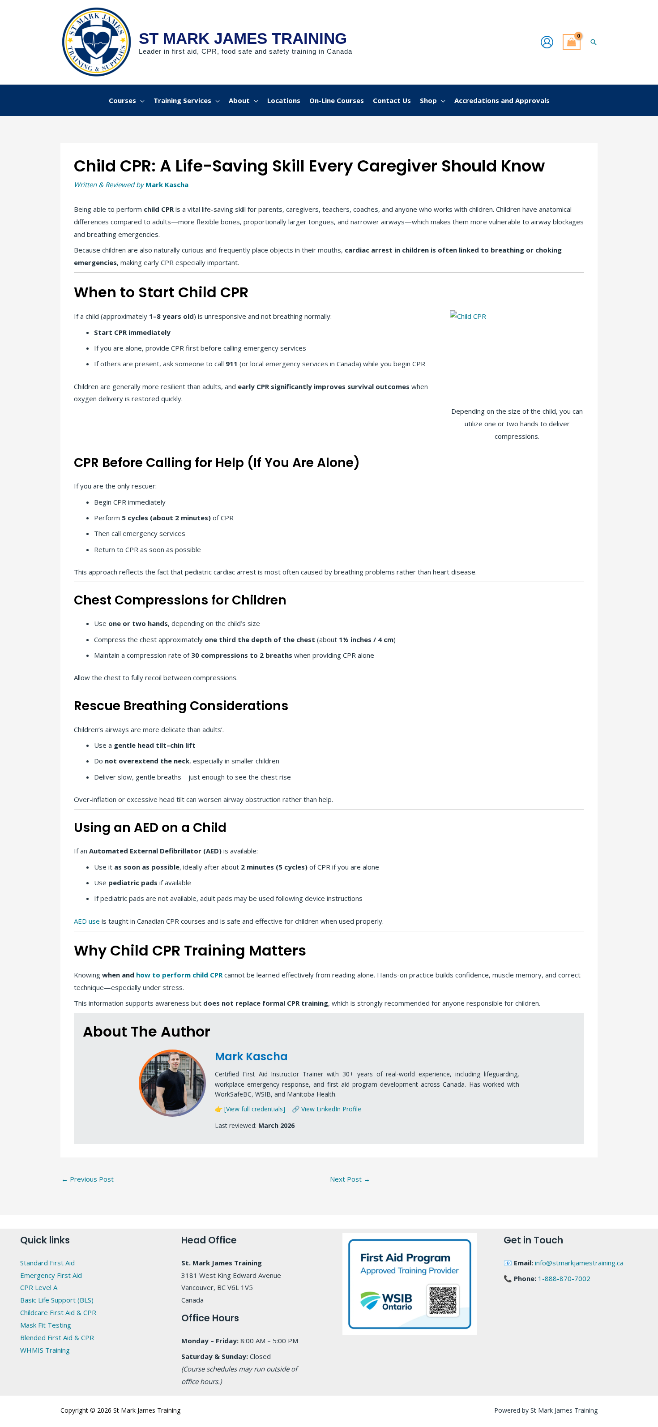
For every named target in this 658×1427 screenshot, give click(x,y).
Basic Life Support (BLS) (57, 1299)
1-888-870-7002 (564, 1278)
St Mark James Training (243, 38)
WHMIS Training (45, 1350)
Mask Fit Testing (45, 1324)
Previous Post (87, 1178)
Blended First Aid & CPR (57, 1337)
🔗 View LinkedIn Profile (326, 1109)
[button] (594, 42)
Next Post (350, 1178)
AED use (87, 921)
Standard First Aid (47, 1262)
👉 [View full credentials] (250, 1109)
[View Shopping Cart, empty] (572, 42)
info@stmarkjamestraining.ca (579, 1262)
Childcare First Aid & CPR (58, 1312)
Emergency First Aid (51, 1275)
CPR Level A (38, 1287)
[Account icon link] (547, 42)
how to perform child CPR (179, 974)
